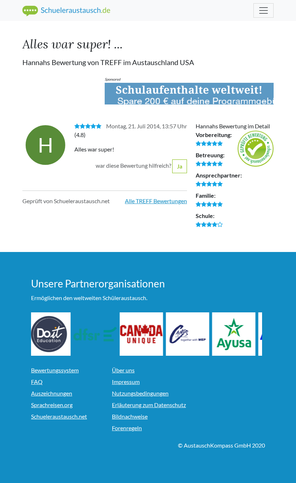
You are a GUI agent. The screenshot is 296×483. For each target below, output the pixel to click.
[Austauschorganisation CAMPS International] (191, 334)
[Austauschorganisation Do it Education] (52, 334)
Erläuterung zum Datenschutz (149, 404)
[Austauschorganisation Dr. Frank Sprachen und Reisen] (99, 334)
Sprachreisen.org (52, 404)
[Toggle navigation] (263, 10)
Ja (179, 166)
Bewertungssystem (55, 370)
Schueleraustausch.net (59, 416)
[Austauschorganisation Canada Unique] (145, 334)
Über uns (123, 370)
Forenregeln (127, 427)
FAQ (37, 381)
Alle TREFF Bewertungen (156, 200)
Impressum (126, 381)
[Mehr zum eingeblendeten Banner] (189, 93)
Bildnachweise (130, 416)
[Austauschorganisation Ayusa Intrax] (237, 334)
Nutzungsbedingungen (140, 393)
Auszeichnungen (51, 393)
